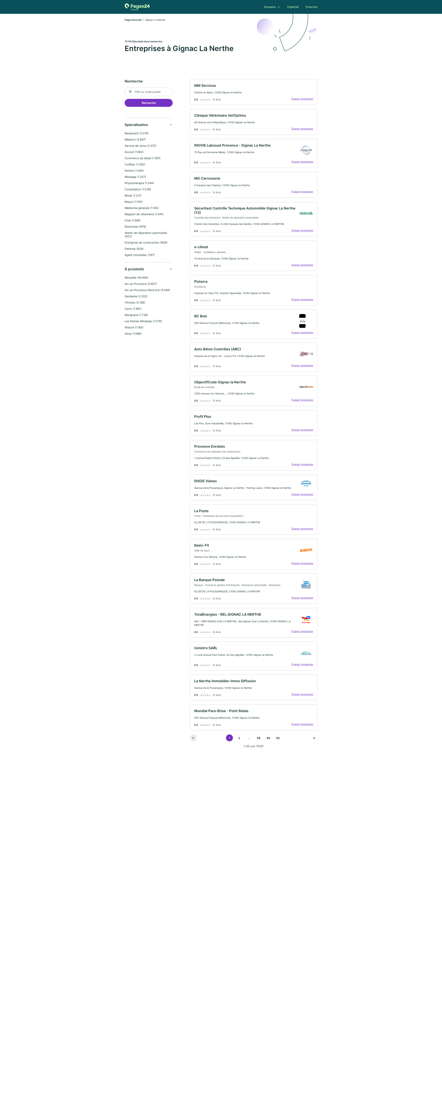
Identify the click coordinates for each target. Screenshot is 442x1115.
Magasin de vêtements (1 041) (144, 214)
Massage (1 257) (135, 177)
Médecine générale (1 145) (142, 208)
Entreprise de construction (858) (146, 242)
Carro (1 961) (133, 308)
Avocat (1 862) (134, 152)
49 (268, 738)
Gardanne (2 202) (136, 296)
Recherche (149, 103)
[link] (253, 92)
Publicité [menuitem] (293, 7)
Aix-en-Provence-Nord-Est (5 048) (147, 290)
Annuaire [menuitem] (270, 7)
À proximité (134, 269)
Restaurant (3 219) (136, 133)
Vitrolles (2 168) (135, 302)
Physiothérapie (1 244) (139, 183)
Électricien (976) (135, 226)
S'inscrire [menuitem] (311, 7)
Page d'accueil (133, 19)
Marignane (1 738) (136, 315)
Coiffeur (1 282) (135, 164)
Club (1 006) (133, 220)
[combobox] (149, 91)
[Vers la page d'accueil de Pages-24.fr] (137, 6)
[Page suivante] (313, 737)
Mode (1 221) (133, 195)
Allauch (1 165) (134, 327)
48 (258, 738)
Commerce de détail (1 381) (143, 158)
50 (278, 738)
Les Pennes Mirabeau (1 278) (143, 321)
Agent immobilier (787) (140, 255)
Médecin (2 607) (135, 139)
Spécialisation (136, 125)
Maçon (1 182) (134, 201)
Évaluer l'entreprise (302, 98)
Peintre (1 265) (134, 170)
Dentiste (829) (134, 248)
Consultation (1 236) (138, 189)
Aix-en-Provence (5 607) (141, 284)
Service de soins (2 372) (140, 145)
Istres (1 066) (133, 333)
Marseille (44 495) (136, 277)
